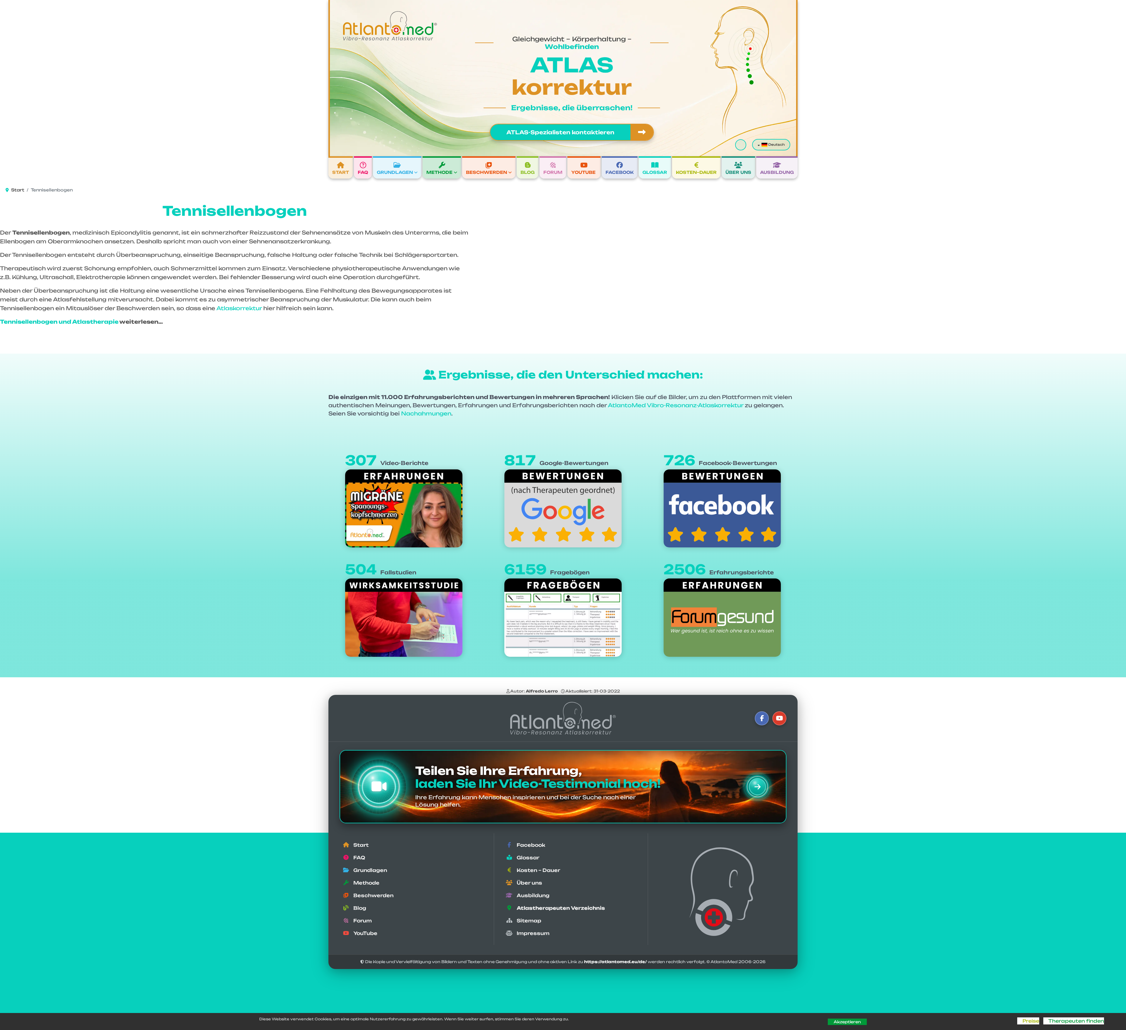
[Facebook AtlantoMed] (762, 718)
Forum (552, 172)
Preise (1030, 1021)
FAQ (363, 172)
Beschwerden (486, 172)
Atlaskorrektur (239, 308)
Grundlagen (395, 172)
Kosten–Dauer (696, 172)
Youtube (583, 172)
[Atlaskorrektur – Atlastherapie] (563, 718)
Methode (439, 172)
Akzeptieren (847, 1021)
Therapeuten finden (1076, 1021)
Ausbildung (777, 172)
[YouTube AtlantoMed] (779, 718)
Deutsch (776, 144)
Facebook (620, 172)
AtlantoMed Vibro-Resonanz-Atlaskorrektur (675, 405)
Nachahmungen (426, 413)
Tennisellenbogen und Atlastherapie (59, 321)
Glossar (654, 172)
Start (340, 172)
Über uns (738, 172)
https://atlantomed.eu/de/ (615, 961)
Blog (527, 172)
